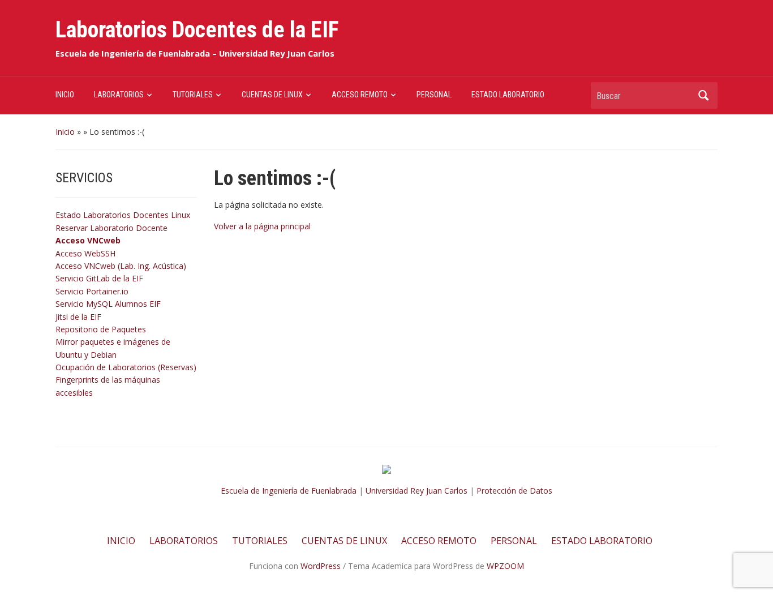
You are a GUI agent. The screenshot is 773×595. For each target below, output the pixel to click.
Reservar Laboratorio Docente (111, 227)
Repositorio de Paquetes (100, 329)
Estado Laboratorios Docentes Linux (122, 214)
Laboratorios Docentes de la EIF (197, 29)
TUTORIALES (193, 94)
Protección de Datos (514, 490)
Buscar (703, 95)
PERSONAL (434, 94)
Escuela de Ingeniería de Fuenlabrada (289, 490)
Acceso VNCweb (88, 240)
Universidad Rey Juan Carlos (416, 490)
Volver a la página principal (262, 226)
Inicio (65, 131)
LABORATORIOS (119, 94)
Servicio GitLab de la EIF (99, 278)
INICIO (64, 94)
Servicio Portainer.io (91, 291)
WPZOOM (505, 565)
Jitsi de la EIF (78, 316)
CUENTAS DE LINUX (272, 94)
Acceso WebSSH (85, 253)
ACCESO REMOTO (360, 94)
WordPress (320, 565)
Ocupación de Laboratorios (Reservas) (125, 367)
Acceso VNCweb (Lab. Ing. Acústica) (120, 265)
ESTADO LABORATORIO (507, 94)
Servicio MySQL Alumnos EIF (108, 303)
